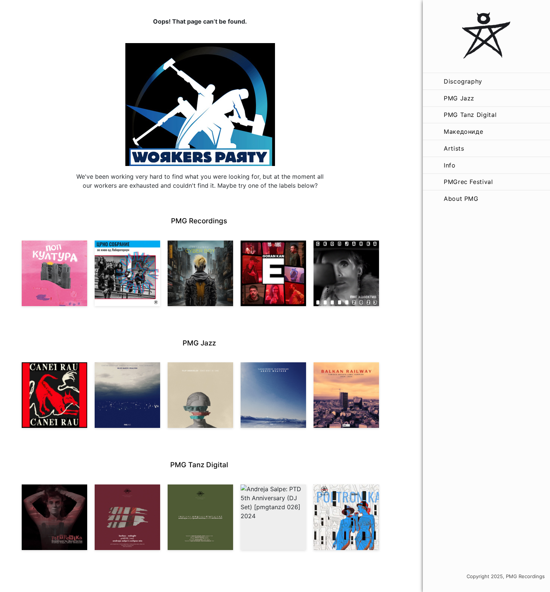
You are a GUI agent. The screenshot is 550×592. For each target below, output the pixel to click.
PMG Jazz (459, 98)
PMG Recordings (199, 221)
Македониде (463, 131)
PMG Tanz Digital (470, 114)
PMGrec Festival (468, 181)
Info (450, 165)
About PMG (461, 198)
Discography (463, 81)
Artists (454, 148)
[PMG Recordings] (486, 36)
